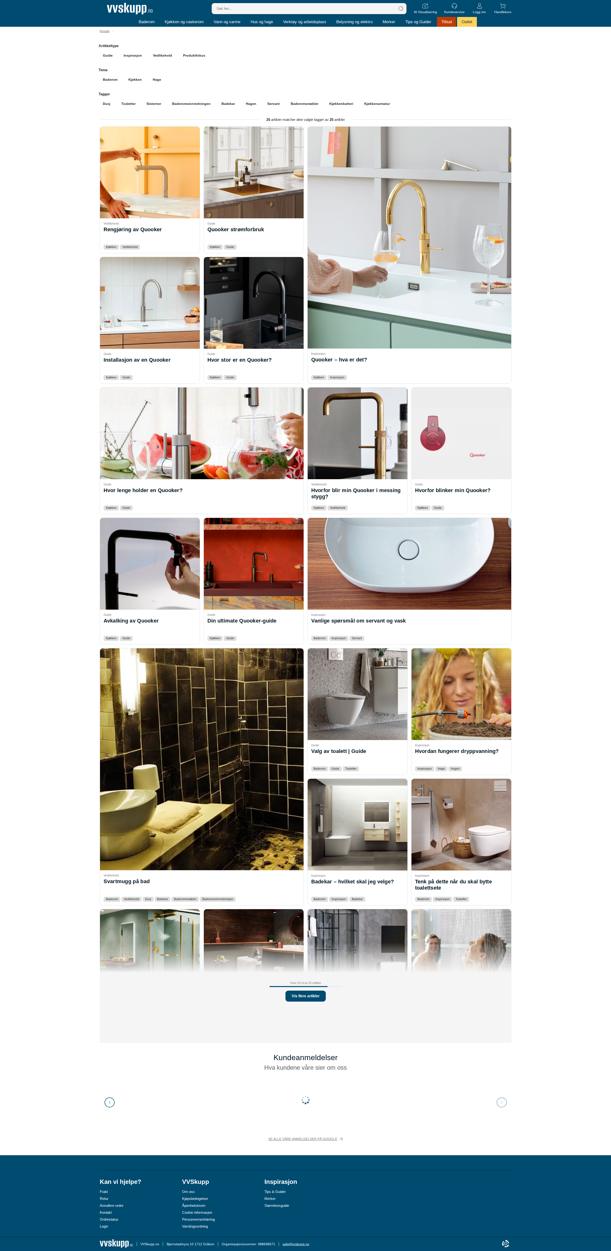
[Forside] (130, 8)
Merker (389, 22)
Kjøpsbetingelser (195, 1199)
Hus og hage (262, 22)
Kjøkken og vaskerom (184, 22)
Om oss (188, 1192)
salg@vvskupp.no (296, 1244)
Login (104, 1226)
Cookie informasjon (197, 1212)
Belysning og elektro (354, 22)
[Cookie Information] (505, 1244)
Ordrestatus (109, 1219)
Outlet (467, 22)
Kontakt (106, 1212)
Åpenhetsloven (193, 1205)
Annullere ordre (111, 1205)
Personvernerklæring (198, 1219)
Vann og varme (227, 22)
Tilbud (446, 22)
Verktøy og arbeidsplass (304, 22)
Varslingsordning (195, 1226)
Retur (104, 1199)
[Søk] (401, 8)
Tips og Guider (418, 22)
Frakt (104, 1192)
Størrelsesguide (276, 1205)
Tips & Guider (275, 1192)
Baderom (147, 22)
